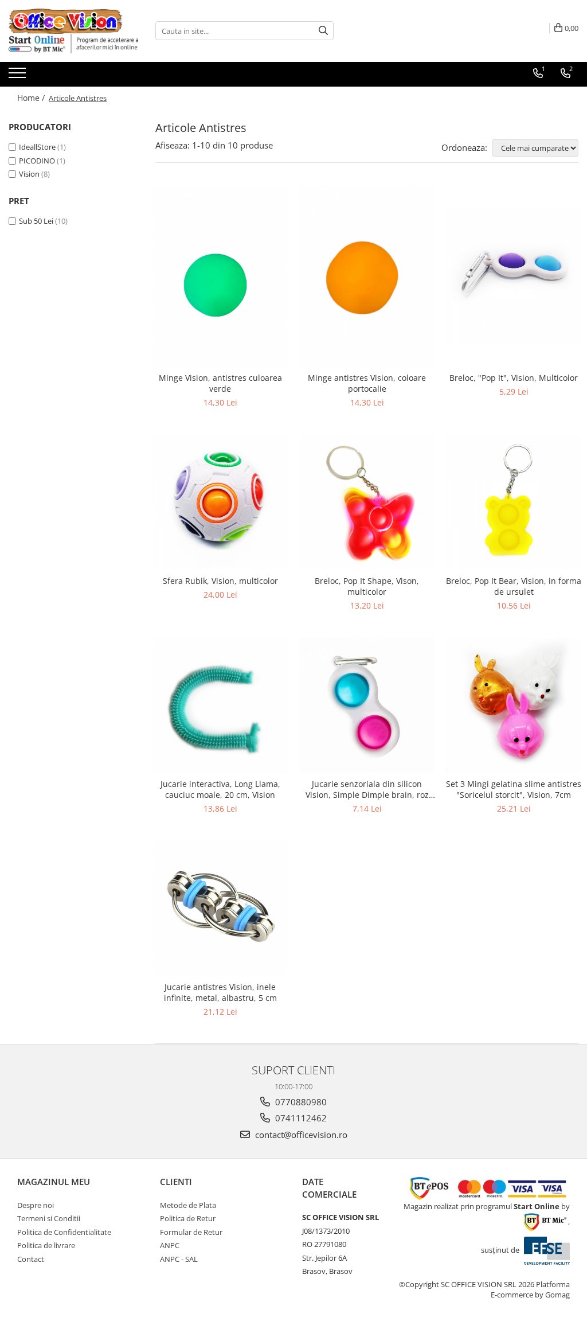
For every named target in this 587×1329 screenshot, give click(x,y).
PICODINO (37, 160)
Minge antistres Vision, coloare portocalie (367, 383)
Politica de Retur (188, 1218)
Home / (32, 97)
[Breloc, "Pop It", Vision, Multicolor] (513, 276)
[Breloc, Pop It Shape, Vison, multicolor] (367, 502)
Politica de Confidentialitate (64, 1232)
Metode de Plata (188, 1205)
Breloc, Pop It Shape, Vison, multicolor (367, 586)
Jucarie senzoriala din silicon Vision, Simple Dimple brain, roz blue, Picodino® (367, 789)
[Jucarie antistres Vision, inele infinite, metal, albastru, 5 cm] (220, 908)
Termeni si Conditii (48, 1218)
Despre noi (35, 1205)
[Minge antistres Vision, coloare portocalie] (367, 276)
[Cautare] (323, 30)
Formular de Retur (191, 1232)
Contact (30, 1259)
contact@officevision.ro (300, 1134)
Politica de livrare (46, 1245)
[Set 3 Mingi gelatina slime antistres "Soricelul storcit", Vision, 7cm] (513, 705)
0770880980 (300, 1102)
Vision (29, 174)
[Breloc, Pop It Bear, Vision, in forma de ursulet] (513, 502)
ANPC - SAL (179, 1259)
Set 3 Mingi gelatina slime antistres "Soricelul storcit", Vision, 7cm (513, 789)
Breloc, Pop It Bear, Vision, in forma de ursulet (513, 586)
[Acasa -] (66, 21)
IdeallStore (37, 147)
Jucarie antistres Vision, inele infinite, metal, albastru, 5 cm (220, 992)
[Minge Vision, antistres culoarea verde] (220, 276)
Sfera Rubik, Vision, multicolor (220, 580)
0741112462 (300, 1118)
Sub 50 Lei (36, 221)
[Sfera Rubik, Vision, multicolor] (220, 502)
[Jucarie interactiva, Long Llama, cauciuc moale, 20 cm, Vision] (220, 705)
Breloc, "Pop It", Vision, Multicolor (513, 377)
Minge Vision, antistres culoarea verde (220, 383)
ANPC (169, 1245)
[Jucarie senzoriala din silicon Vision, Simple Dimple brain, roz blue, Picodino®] (367, 705)
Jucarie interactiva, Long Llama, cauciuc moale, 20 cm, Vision (220, 789)
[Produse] (19, 76)
